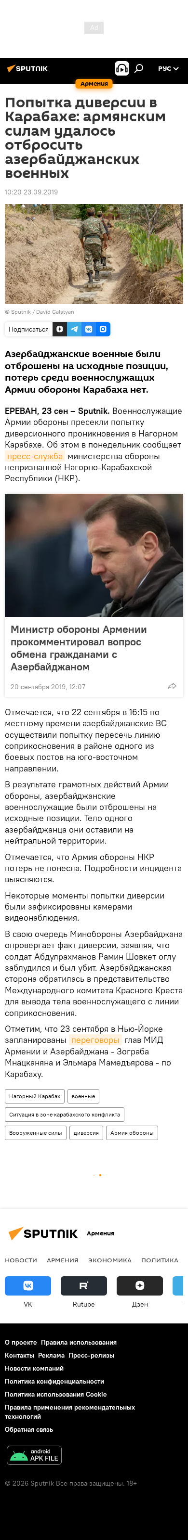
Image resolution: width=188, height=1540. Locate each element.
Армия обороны (132, 1132)
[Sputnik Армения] (29, 72)
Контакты (19, 1355)
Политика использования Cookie (56, 1394)
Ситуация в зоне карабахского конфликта (64, 1114)
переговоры (95, 1039)
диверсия (86, 1132)
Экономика (110, 1260)
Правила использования (79, 1342)
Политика (159, 1260)
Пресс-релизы (91, 1355)
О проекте (21, 1342)
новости (21, 1260)
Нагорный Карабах (34, 1096)
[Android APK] (34, 1456)
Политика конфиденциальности (54, 1381)
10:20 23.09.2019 (31, 192)
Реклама (51, 1355)
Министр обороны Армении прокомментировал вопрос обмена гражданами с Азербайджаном (79, 648)
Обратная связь (29, 1429)
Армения (63, 1260)
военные (83, 1096)
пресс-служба (35, 456)
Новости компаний (34, 1368)
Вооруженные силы (35, 1132)
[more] (172, 685)
